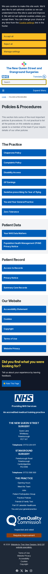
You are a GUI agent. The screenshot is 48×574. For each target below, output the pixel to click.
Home (4, 97)
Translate (37, 76)
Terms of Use (24, 553)
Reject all (8, 44)
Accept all (8, 36)
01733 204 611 (29, 445)
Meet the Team (24, 486)
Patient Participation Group (24, 494)
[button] (24, 152)
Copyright (24, 564)
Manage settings (12, 51)
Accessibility (24, 558)
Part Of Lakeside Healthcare (24, 505)
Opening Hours (24, 483)
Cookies (24, 561)
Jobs (24, 490)
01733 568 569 (29, 472)
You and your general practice (24, 509)
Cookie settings (26, 22)
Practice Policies (24, 498)
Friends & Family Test (24, 501)
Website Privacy (24, 556)
